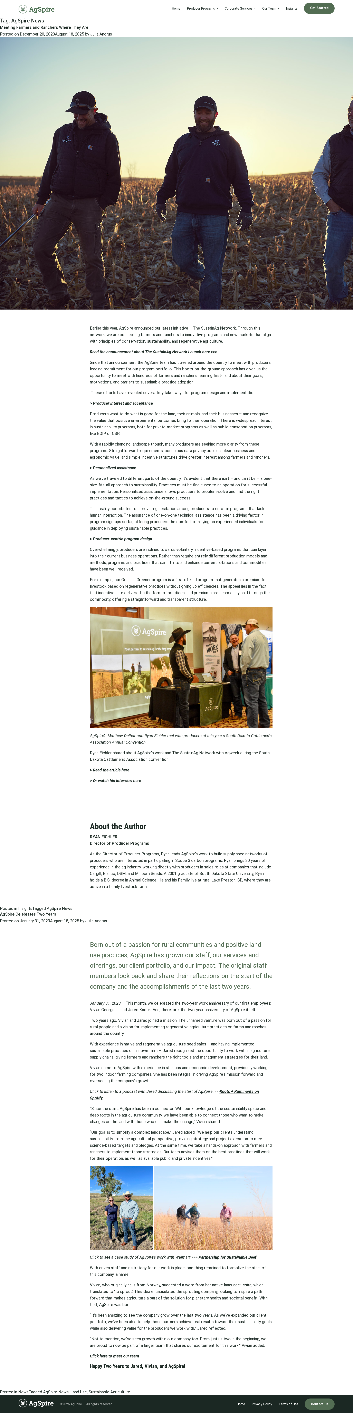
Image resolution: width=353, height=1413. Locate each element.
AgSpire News (59, 908)
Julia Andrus (101, 34)
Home (176, 8)
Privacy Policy (262, 1404)
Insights (291, 8)
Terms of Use (288, 1404)
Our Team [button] (269, 8)
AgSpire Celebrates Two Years (28, 914)
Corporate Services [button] (239, 8)
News (23, 1392)
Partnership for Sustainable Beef (227, 1257)
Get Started (319, 8)
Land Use (78, 1392)
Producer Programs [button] (201, 8)
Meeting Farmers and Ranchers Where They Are (44, 27)
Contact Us (319, 1404)
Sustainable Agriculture (109, 1392)
